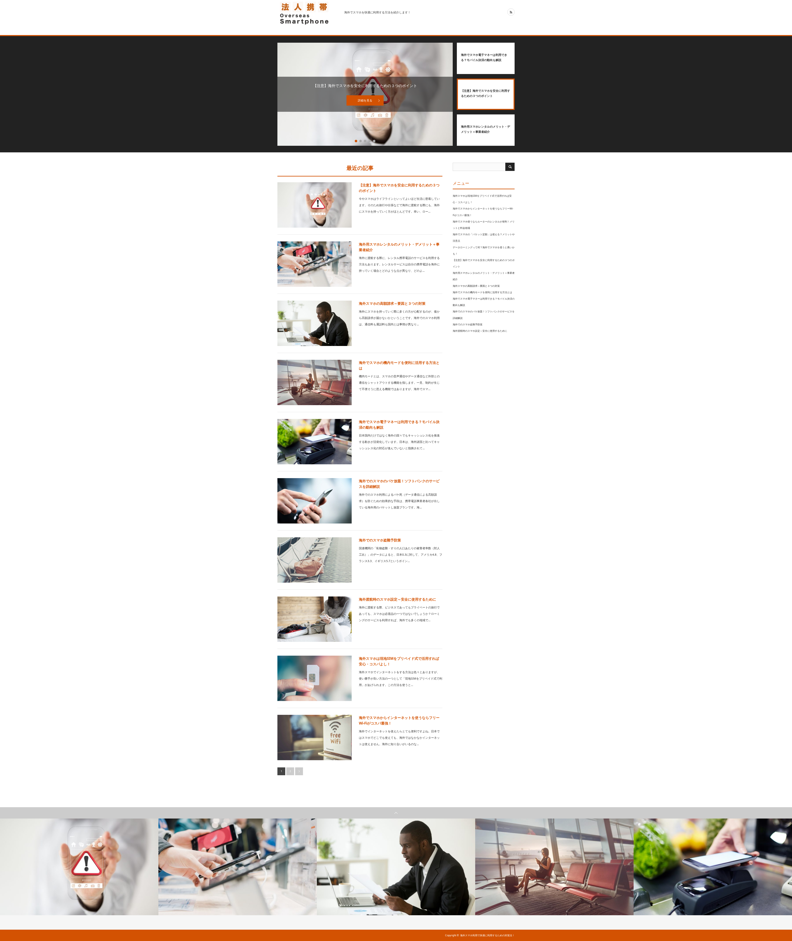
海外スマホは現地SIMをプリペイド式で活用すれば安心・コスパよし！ (399, 661)
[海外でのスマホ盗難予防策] (314, 560)
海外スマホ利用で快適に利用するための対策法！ (487, 935)
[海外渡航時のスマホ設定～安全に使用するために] (314, 619)
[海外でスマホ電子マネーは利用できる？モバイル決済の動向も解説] (314, 441)
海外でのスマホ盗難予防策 (380, 540)
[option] (79, 867)
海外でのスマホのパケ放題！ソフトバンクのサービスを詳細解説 (399, 484)
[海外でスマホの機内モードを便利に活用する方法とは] (314, 382)
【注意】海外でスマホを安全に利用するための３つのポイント (399, 188)
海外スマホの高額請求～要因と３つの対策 (392, 303)
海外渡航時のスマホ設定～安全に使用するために (397, 599)
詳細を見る (365, 100)
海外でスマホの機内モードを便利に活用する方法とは (399, 365)
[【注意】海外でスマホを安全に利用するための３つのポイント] (314, 205)
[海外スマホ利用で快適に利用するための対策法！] (308, 12)
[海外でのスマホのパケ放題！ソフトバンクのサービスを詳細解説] (314, 500)
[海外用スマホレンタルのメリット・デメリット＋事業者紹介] (314, 264)
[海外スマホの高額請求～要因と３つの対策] (314, 323)
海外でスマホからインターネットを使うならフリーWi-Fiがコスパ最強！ (399, 720)
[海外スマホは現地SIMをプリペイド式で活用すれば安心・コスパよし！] (314, 678)
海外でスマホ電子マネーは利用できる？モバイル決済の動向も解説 (399, 424)
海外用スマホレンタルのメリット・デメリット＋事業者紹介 (399, 247)
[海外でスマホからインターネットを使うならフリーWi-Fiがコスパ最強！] (314, 737)
